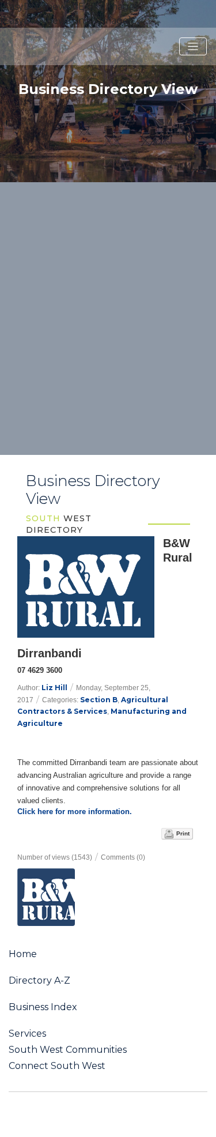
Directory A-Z (39, 981)
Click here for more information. (74, 811)
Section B (99, 699)
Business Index (43, 1007)
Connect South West (57, 1066)
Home (23, 954)
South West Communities (68, 1050)
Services (27, 1034)
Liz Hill (54, 687)
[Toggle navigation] (193, 46)
